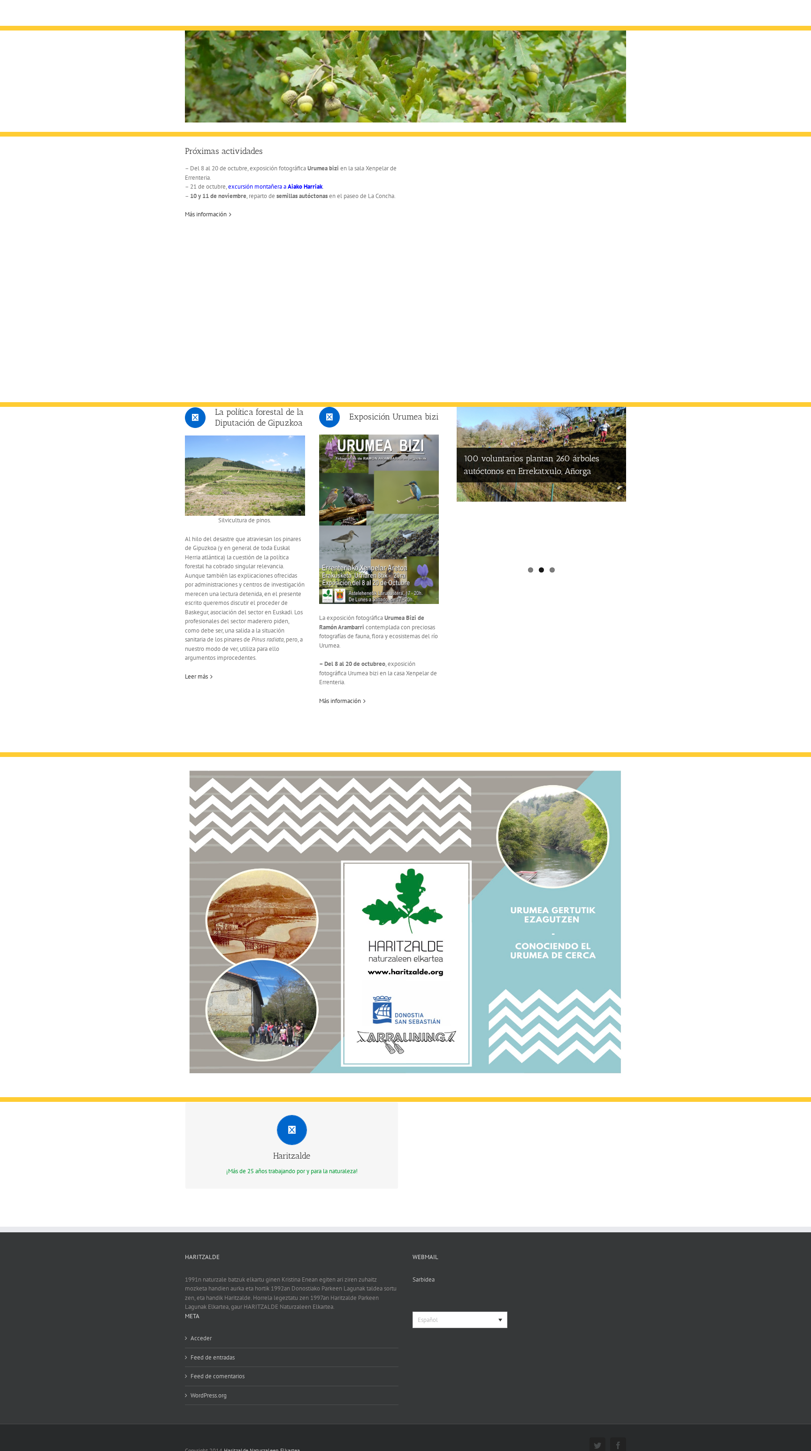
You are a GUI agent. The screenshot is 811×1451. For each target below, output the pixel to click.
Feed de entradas (213, 1357)
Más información (206, 214)
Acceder (201, 1338)
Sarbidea (424, 1279)
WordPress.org (209, 1395)
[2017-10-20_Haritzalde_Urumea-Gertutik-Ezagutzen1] (405, 771)
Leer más (196, 676)
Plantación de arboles (503, 531)
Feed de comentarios (218, 1376)
